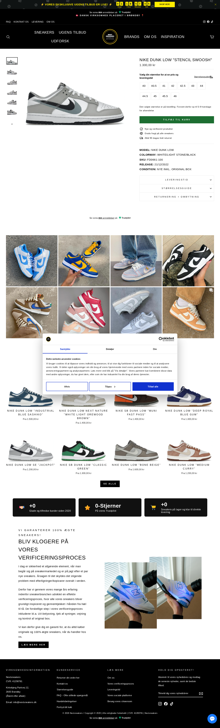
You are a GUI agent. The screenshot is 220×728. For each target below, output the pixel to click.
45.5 (165, 96)
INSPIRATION (172, 37)
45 (155, 96)
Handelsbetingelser (67, 701)
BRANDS (131, 37)
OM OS (50, 21)
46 (175, 96)
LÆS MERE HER (33, 645)
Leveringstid (176, 180)
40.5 (154, 85)
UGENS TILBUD (72, 32)
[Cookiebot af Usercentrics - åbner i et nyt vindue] (161, 339)
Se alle (109, 483)
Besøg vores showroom (119, 701)
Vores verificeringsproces (120, 683)
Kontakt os (62, 683)
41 (164, 85)
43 (192, 85)
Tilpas (108, 386)
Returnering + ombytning (176, 197)
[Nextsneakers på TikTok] (171, 704)
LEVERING (38, 21)
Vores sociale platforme (119, 695)
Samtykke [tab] (65, 349)
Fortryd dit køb (64, 707)
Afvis (67, 386)
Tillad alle (153, 386)
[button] (212, 719)
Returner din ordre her (68, 677)
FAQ (8, 21)
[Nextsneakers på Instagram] (160, 704)
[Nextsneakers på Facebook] (166, 704)
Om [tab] (155, 349)
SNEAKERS (44, 32)
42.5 (183, 85)
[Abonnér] (201, 693)
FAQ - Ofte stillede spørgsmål (72, 695)
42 (172, 85)
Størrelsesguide (177, 188)
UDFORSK (60, 41)
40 (143, 85)
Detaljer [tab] (110, 349)
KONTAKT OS (21, 21)
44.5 (145, 96)
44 (201, 85)
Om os (110, 677)
